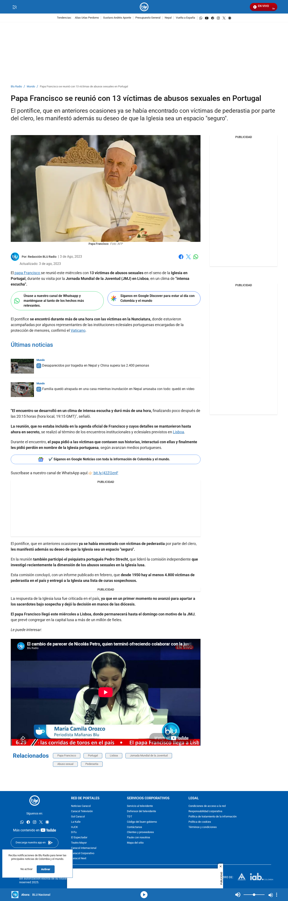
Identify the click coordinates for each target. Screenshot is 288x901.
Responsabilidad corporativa (205, 811)
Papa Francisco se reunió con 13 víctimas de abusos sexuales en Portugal (84, 86)
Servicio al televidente (140, 806)
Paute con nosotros (138, 837)
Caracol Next (78, 858)
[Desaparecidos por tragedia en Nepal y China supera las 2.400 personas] (22, 366)
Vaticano (78, 330)
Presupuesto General (147, 17)
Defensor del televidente (141, 811)
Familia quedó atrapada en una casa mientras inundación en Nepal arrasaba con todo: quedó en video (118, 389)
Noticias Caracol (81, 806)
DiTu (74, 832)
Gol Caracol (78, 816)
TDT (129, 816)
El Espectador (79, 837)
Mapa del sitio (135, 842)
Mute (237, 894)
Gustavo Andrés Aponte (117, 17)
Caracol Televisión (82, 811)
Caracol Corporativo (82, 853)
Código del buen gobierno (142, 822)
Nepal (168, 17)
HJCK (74, 827)
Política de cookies (199, 822)
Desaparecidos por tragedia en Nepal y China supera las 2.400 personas (95, 365)
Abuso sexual (65, 764)
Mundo (31, 86)
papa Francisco (27, 273)
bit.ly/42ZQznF (105, 473)
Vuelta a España (185, 17)
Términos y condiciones (202, 827)
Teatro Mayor (79, 842)
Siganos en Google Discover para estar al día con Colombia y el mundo (157, 298)
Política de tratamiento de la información (212, 816)
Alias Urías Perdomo (87, 17)
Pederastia (91, 764)
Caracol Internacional (83, 848)
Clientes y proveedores (140, 832)
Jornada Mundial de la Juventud (149, 755)
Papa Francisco (66, 755)
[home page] (144, 7)
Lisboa (178, 432)
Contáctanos (134, 827)
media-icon (144, 895)
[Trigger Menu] (14, 7)
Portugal (93, 755)
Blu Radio (16, 86)
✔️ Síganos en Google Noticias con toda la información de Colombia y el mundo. (109, 459)
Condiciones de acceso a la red (207, 806)
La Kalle (76, 822)
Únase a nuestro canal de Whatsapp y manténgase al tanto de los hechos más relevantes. (54, 300)
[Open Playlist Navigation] (276, 895)
